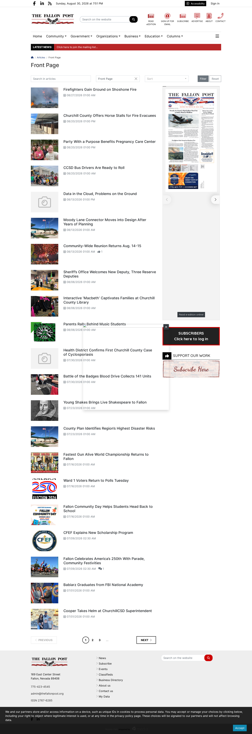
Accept (239, 728)
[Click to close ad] (166, 327)
